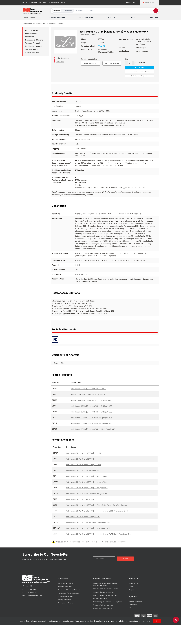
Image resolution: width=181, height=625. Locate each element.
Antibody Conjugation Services (103, 595)
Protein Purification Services (102, 611)
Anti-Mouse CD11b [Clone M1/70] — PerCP (88, 397)
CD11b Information (82, 277)
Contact (131, 589)
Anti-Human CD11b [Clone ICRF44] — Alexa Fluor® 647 (93, 432)
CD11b (77, 268)
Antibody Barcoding (100, 601)
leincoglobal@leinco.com (32, 598)
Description (29, 37)
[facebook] (23, 588)
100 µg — (94, 72)
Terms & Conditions (135, 604)
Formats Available (32, 53)
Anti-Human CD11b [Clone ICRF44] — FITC (83, 473)
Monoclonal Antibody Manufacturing (105, 598)
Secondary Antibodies (65, 606)
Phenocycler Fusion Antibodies (68, 596)
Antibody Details (31, 31)
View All (106, 46)
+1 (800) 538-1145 (29, 595)
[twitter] (27, 588)
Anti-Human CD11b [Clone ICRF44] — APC (83, 519)
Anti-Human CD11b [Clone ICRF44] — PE (82, 502)
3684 (77, 272)
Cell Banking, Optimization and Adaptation (107, 604)
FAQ (130, 611)
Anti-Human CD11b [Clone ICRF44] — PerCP (88, 392)
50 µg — (95, 66)
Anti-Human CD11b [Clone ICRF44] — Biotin (83, 467)
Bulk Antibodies (65, 586)
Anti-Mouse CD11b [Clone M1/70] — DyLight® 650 (91, 403)
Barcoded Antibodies (65, 589)
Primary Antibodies (64, 602)
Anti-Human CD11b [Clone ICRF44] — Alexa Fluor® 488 (88, 531)
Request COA (59, 366)
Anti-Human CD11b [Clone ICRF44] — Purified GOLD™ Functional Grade (97, 514)
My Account (130, 3)
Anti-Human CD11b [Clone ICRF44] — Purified (84, 462)
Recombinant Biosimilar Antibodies (69, 593)
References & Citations (34, 40)
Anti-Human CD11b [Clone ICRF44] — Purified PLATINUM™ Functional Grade (99, 537)
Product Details (31, 34)
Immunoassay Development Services (105, 591)
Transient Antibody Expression (103, 608)
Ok (157, 621)
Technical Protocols (33, 43)
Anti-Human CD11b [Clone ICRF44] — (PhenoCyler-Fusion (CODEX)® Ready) (96, 508)
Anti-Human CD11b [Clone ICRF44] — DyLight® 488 (91, 409)
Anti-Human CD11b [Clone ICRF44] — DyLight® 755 (91, 426)
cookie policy (143, 621)
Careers (131, 593)
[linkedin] (31, 588)
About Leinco (133, 586)
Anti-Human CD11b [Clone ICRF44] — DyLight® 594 (91, 420)
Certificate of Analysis (33, 47)
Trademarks (133, 607)
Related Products (31, 50)
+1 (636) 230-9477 (30, 592)
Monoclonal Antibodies (65, 599)
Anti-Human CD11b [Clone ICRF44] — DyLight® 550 (91, 415)
